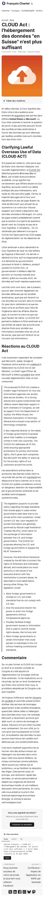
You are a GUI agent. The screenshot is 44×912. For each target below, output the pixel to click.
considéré (25, 374)
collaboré (35, 364)
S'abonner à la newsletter (22, 825)
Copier (7, 858)
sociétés (9, 701)
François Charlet (18, 3)
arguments (20, 115)
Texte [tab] (6, 839)
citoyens (37, 697)
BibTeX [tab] (14, 839)
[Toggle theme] (32, 3)
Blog (12, 20)
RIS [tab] (21, 839)
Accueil (5, 20)
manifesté (32, 477)
